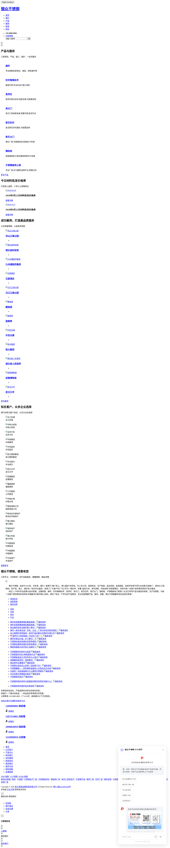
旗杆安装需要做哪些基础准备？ (23, 622)
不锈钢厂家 (117, 779)
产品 (7, 21)
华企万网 (10, 790)
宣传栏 (9, 94)
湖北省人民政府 (13, 363)
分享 (7, 812)
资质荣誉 (14, 602)
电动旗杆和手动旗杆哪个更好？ (23, 628)
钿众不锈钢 (10, 9)
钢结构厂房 (55, 779)
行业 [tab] (12, 617)
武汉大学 (10, 392)
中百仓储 (10, 335)
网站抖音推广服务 (8, 779)
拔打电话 (9, 806)
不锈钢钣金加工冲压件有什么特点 (24, 657)
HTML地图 (23, 777)
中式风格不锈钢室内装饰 (20, 674)
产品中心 (9, 752)
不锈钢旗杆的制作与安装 (20, 652)
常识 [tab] (12, 615)
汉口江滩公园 (12, 293)
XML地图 (5, 777)
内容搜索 (9, 36)
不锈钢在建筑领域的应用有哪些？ (24, 644)
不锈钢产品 (80, 779)
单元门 (9, 108)
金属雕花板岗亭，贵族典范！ (22, 660)
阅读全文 (14, 599)
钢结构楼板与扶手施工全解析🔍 (23, 647)
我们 (7, 18)
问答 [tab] (12, 612)
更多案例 (4, 401)
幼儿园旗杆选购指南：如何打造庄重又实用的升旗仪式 (32, 633)
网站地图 (9, 769)
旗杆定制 (107, 779)
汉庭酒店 (10, 278)
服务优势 (14, 604)
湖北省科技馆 (12, 250)
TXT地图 (13, 777)
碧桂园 (9, 307)
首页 (7, 15)
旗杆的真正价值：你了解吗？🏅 (23, 639)
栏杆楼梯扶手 (12, 80)
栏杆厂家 (99, 779)
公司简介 (9, 750)
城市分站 (9, 766)
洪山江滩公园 (12, 236)
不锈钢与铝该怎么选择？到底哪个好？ (26, 666)
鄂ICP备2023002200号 (62, 787)
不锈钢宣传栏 (43, 779)
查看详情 (9, 200)
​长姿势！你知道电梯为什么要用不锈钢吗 (27, 671)
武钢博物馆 (11, 378)
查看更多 (4, 566)
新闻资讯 (9, 761)
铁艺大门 (10, 137)
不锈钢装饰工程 (13, 165)
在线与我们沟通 (7, 701)
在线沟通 (9, 809)
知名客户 (9, 755)
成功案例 (9, 758)
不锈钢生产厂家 (30, 779)
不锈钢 (20, 779)
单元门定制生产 (68, 779)
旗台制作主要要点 (17, 663)
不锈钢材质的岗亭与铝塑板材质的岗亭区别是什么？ (31, 681)
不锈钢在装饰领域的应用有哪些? (23, 641)
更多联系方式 (19, 701)
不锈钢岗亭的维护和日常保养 (22, 686)
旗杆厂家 (90, 779)
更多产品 (4, 175)
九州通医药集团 (13, 264)
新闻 (7, 26)
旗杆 (8, 66)
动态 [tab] (12, 609)
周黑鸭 (9, 321)
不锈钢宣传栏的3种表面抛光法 (23, 654)
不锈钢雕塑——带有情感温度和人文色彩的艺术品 (30, 668)
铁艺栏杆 (10, 122)
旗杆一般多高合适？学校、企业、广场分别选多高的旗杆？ (34, 630)
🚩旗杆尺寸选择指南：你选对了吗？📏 (26, 636)
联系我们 (9, 764)
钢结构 (9, 151)
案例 (7, 24)
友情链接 (9, 772)
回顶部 (8, 803)
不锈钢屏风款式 (17, 677)
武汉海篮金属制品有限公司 (26, 787)
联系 (7, 29)
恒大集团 (10, 349)
